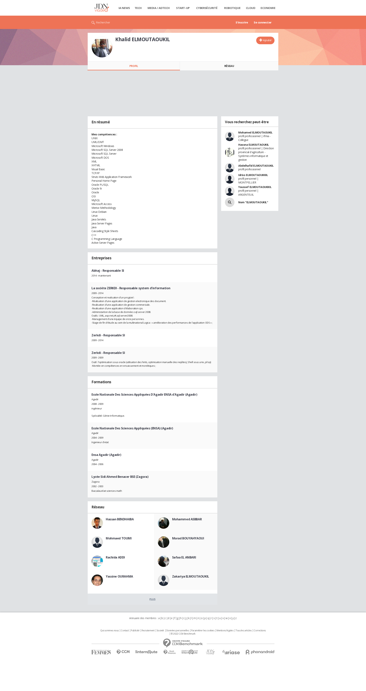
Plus (152, 599)
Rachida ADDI (115, 557)
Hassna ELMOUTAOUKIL (253, 144)
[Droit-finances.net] (169, 652)
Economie (268, 8)
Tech (138, 8)
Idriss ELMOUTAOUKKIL (253, 175)
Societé (160, 630)
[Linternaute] (147, 652)
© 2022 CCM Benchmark (183, 633)
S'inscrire (242, 22)
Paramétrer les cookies (202, 630)
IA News (124, 8)
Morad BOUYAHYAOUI (188, 538)
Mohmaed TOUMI (119, 538)
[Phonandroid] (260, 652)
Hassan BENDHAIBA (120, 519)
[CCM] (123, 652)
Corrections (260, 630)
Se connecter (263, 22)
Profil (133, 66)
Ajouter (267, 40)
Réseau (229, 66)
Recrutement (148, 630)
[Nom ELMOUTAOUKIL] (229, 202)
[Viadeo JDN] (210, 652)
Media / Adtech (159, 8)
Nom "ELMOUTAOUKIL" (253, 202)
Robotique (232, 8)
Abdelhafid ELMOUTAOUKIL (256, 165)
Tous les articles (244, 630)
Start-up (183, 8)
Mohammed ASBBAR (187, 519)
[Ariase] (231, 652)
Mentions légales (225, 630)
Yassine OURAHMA (119, 576)
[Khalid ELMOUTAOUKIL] (102, 47)
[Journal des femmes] (101, 652)
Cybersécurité (207, 8)
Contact (125, 630)
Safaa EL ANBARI (184, 557)
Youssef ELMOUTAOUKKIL (254, 187)
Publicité (135, 630)
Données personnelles (177, 630)
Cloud (250, 8)
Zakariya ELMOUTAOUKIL (190, 576)
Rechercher (103, 22)
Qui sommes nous (109, 630)
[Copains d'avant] (190, 652)
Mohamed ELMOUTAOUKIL (255, 132)
